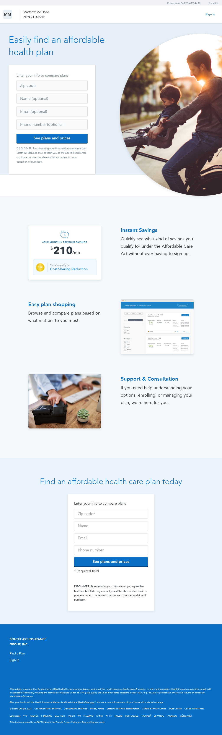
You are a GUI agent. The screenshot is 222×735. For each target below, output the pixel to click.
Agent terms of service (75, 709)
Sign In (14, 660)
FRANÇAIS (46, 716)
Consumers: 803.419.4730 (184, 3)
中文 (25, 716)
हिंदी (79, 716)
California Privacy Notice (154, 709)
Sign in (210, 14)
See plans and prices (52, 138)
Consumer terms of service (48, 709)
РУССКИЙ (146, 716)
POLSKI (118, 716)
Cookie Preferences (194, 709)
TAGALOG (171, 716)
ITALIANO (88, 716)
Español (213, 3)
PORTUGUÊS (131, 716)
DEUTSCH (60, 716)
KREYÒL (34, 716)
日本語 (99, 716)
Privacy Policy (70, 722)
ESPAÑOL (159, 716)
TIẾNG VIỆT (186, 716)
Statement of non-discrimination (123, 709)
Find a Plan (17, 653)
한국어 (109, 716)
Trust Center (175, 709)
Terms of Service (90, 722)
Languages (15, 716)
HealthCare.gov (86, 702)
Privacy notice (97, 709)
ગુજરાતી (71, 716)
